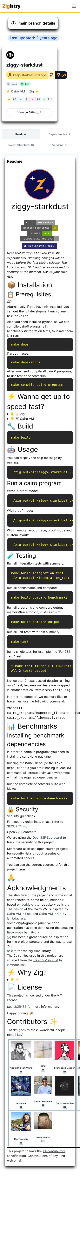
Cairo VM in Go (50, 914)
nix (46, 307)
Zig (9, 301)
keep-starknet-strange (29, 75)
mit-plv (34, 932)
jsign (64, 904)
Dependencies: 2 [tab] (59, 134)
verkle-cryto (31, 904)
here (21, 869)
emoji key (15, 1035)
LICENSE (19, 1006)
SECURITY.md (17, 826)
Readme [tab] (20, 134)
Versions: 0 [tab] (59, 145)
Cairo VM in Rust (19, 914)
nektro (12, 951)
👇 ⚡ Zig (17, 414)
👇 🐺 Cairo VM (22, 419)
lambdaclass (16, 918)
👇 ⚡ (14, 980)
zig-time (34, 951)
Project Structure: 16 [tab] (21, 145)
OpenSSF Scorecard (47, 837)
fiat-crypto (15, 932)
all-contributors (54, 1151)
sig (9, 937)
